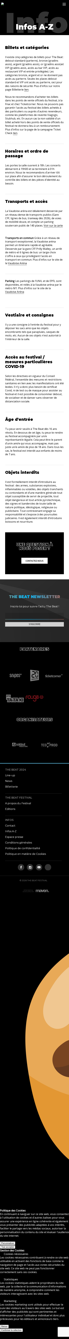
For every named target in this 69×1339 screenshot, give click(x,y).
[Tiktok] (48, 867)
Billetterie (11, 786)
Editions (10, 809)
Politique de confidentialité (22, 848)
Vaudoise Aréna (17, 263)
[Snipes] (15, 675)
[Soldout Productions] (19, 745)
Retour (4, 1326)
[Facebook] (21, 867)
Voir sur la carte (53, 225)
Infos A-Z (11, 831)
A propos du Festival (18, 803)
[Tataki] (15, 698)
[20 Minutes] (34, 675)
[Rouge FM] (34, 698)
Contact (10, 825)
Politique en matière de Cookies (25, 853)
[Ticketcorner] (54, 675)
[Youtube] (39, 867)
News (8, 781)
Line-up (10, 775)
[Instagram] (30, 867)
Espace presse (14, 837)
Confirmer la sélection (11, 1330)
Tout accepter (7, 1247)
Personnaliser (7, 1243)
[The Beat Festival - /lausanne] (2, 4)
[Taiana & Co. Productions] (49, 745)
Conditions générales (18, 842)
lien (26, 89)
